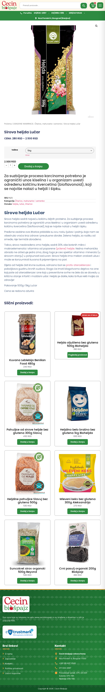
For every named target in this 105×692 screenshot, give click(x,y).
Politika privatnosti (14, 668)
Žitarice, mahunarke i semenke (48, 124)
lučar (21, 204)
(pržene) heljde (65, 248)
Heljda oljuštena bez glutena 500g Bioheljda (77, 344)
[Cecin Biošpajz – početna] (10, 5)
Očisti (27, 155)
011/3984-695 (57, 13)
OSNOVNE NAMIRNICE (23, 124)
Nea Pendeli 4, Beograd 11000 (72, 658)
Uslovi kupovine (12, 673)
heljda (15, 204)
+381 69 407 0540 (67, 663)
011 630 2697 (65, 668)
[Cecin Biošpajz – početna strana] (16, 604)
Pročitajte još (77, 355)
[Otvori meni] (100, 5)
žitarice (28, 204)
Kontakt (8, 663)
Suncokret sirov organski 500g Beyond (27, 570)
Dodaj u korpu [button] (27, 372)
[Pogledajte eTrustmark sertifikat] (20, 632)
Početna (8, 124)
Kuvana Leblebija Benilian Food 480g (27, 361)
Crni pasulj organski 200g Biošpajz (77, 570)
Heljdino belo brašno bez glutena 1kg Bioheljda (77, 431)
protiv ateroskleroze (77, 265)
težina (15, 150)
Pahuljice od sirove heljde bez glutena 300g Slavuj (27, 431)
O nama (8, 654)
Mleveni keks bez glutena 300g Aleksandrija (78, 500)
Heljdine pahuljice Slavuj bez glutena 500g (27, 500)
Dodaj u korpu (33, 166)
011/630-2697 (40, 13)
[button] (96, 26)
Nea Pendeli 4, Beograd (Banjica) (54, 18)
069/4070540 (75, 13)
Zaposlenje (10, 658)
